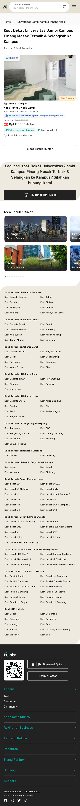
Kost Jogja (10, 613)
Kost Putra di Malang (51, 597)
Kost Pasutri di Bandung (53, 602)
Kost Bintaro (47, 302)
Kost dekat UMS (12, 526)
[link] (47, 664)
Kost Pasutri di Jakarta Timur (20, 586)
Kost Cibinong (47, 472)
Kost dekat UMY (48, 532)
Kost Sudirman (48, 340)
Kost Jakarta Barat (14, 351)
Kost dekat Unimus (14, 537)
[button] (5, 276)
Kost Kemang (11, 312)
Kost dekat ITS (48, 499)
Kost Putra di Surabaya (52, 591)
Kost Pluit (45, 406)
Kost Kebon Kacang (50, 334)
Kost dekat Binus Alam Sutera (56, 526)
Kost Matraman (12, 389)
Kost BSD (45, 428)
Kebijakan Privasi (32, 791)
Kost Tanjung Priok (14, 416)
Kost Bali (45, 634)
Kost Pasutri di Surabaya (53, 576)
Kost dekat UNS (48, 510)
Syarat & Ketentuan (13, 791)
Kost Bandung (12, 619)
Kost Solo (45, 624)
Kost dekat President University (21, 542)
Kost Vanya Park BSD (15, 444)
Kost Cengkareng (49, 356)
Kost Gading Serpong (51, 433)
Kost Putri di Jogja (14, 576)
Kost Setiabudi (12, 302)
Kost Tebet (46, 297)
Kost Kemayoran (13, 334)
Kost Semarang (48, 613)
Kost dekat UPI (12, 510)
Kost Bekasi (10, 455)
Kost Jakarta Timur (14, 379)
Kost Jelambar (48, 362)
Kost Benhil (46, 324)
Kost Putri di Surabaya (16, 581)
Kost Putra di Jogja (14, 597)
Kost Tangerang (12, 428)
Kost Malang (10, 624)
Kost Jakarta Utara (14, 401)
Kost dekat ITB (12, 504)
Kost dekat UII (11, 532)
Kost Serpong (47, 438)
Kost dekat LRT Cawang (17, 564)
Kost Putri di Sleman (51, 586)
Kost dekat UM (12, 499)
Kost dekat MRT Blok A (16, 554)
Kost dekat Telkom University (20, 521)
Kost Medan (10, 629)
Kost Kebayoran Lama (52, 312)
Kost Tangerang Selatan (17, 433)
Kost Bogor (10, 467)
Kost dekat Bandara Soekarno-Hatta (58, 554)
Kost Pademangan (50, 411)
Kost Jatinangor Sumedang (55, 629)
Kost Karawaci (12, 438)
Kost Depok (46, 467)
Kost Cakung (47, 384)
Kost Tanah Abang (14, 340)
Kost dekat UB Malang (16, 489)
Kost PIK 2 (9, 411)
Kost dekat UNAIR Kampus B (55, 494)
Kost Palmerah (12, 362)
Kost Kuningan (12, 307)
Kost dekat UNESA (50, 483)
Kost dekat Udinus (50, 537)
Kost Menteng (47, 329)
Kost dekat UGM (12, 483)
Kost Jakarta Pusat (14, 324)
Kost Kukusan (11, 472)
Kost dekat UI (11, 494)
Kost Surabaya (48, 619)
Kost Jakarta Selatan (15, 297)
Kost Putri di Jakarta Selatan (55, 581)
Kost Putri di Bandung (16, 591)
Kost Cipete (46, 307)
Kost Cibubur (11, 384)
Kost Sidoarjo (11, 634)
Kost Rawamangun (50, 379)
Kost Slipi (45, 367)
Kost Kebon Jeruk (13, 367)
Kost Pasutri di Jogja (15, 602)
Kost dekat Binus (49, 521)
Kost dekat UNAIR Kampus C (55, 504)
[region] (40, 245)
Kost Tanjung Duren (50, 351)
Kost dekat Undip (49, 489)
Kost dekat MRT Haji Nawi (53, 559)
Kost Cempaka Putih (15, 329)
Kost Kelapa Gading (50, 401)
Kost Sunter (10, 406)
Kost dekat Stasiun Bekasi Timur (57, 564)
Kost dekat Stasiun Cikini (17, 559)
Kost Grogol (10, 356)
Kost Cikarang (47, 455)
